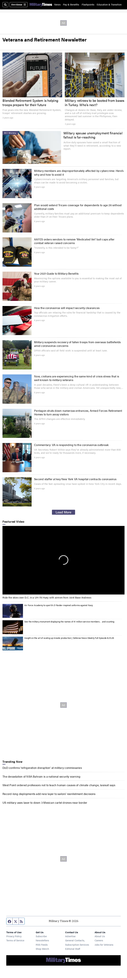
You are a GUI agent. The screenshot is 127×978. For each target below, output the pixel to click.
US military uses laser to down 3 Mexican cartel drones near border (44, 803)
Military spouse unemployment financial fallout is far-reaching (93, 135)
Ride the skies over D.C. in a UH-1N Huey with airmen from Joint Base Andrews (46, 597)
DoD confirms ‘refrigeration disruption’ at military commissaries (42, 768)
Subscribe (41, 936)
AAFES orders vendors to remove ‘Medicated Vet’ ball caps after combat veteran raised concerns (74, 241)
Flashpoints (88, 4)
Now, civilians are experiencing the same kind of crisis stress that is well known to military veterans (76, 378)
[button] (63, 560)
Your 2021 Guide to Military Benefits (56, 273)
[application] (63, 560)
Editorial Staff (72, 948)
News (57, 4)
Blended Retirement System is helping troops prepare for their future (30, 102)
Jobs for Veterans (104, 944)
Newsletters (42, 940)
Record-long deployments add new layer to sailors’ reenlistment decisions (48, 794)
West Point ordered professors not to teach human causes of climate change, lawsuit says (58, 785)
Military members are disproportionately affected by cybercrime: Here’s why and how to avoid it (79, 172)
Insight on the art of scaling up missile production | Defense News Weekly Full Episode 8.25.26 (69, 637)
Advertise (70, 936)
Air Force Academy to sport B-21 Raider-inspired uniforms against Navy (58, 605)
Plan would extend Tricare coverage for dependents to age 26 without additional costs (78, 207)
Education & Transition (109, 4)
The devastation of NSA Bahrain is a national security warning (41, 776)
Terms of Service (15, 940)
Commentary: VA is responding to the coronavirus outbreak (71, 445)
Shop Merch (42, 948)
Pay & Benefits (71, 4)
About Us (100, 936)
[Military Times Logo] (41, 4)
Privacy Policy (13, 936)
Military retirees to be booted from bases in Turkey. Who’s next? (94, 102)
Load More (63, 512)
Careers (99, 940)
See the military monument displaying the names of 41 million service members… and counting (69, 621)
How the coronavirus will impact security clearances (67, 308)
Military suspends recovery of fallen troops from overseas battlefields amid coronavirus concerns (77, 344)
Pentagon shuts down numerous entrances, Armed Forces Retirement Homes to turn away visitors (78, 412)
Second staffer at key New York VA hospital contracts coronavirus (75, 479)
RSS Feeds (42, 944)
